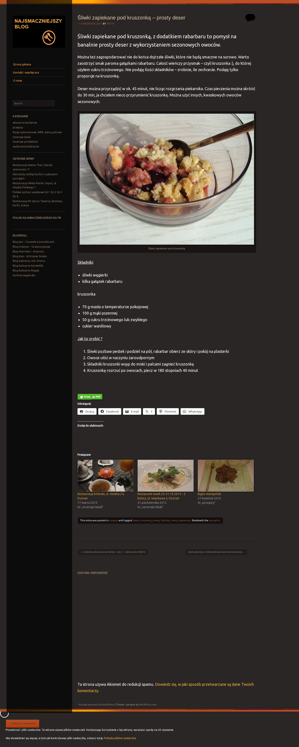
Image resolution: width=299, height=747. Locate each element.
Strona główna (22, 64)
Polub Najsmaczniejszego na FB (37, 218)
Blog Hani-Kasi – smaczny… (29, 251)
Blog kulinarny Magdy (26, 270)
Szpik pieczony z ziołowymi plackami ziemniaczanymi (217, 552)
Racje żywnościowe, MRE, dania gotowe (37, 132)
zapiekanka (185, 520)
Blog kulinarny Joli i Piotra (29, 260)
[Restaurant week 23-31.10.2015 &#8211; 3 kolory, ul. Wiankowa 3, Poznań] (165, 476)
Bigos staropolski (209, 494)
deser (136, 520)
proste (155, 520)
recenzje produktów (25, 141)
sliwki (174, 520)
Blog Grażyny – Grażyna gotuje (31, 246)
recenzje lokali (22, 137)
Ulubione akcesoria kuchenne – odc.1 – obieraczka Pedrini (112, 552)
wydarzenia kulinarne (26, 146)
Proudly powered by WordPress (96, 704)
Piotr (110, 23)
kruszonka (145, 520)
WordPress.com (148, 704)
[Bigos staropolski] (225, 476)
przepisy (18, 127)
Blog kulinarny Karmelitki (28, 265)
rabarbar (165, 520)
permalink (214, 520)
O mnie (17, 80)
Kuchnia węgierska (24, 275)
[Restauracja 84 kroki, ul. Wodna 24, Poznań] (105, 476)
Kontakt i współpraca (26, 72)
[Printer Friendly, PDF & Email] (89, 396)
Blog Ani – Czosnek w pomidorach (33, 241)
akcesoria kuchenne (25, 122)
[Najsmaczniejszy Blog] (39, 49)
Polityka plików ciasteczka (120, 738)
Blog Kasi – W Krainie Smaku (30, 256)
